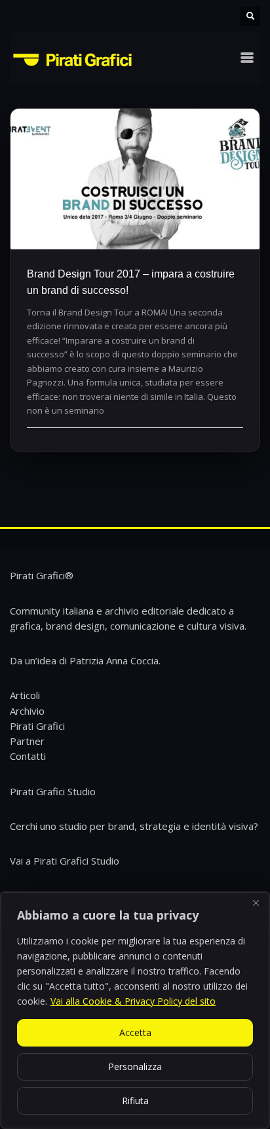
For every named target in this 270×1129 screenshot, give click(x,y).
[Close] (255, 903)
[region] (135, 1010)
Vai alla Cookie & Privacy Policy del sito (133, 1001)
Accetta (135, 1032)
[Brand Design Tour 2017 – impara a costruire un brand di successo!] (135, 178)
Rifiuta (135, 1100)
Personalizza (135, 1066)
